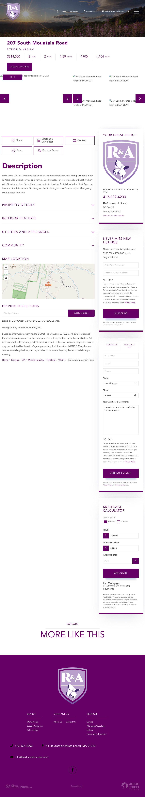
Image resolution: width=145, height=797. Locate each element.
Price (105, 530)
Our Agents (119, 216)
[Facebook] (72, 770)
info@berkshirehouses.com (117, 12)
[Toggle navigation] (136, 11)
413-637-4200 (91, 12)
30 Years (111, 522)
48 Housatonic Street (70, 746)
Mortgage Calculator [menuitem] (96, 726)
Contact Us (108, 216)
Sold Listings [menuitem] (32, 730)
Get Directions (81, 313)
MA (23, 360)
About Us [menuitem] (58, 722)
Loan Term (109, 518)
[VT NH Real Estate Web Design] (130, 786)
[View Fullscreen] (6, 278)
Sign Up (74, 12)
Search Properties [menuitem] (34, 726)
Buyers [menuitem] (90, 722)
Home (5, 360)
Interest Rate (110, 555)
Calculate (121, 573)
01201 (61, 360)
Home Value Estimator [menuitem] (97, 734)
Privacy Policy (130, 302)
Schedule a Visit (129, 346)
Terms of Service (120, 485)
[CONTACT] (19, 67)
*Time (105, 390)
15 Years (124, 522)
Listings (15, 360)
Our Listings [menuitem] (32, 722)
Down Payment (111, 543)
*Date (105, 378)
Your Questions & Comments (116, 402)
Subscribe (120, 314)
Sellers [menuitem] (90, 730)
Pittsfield (51, 360)
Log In (62, 12)
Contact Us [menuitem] (71, 722)
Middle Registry (36, 360)
